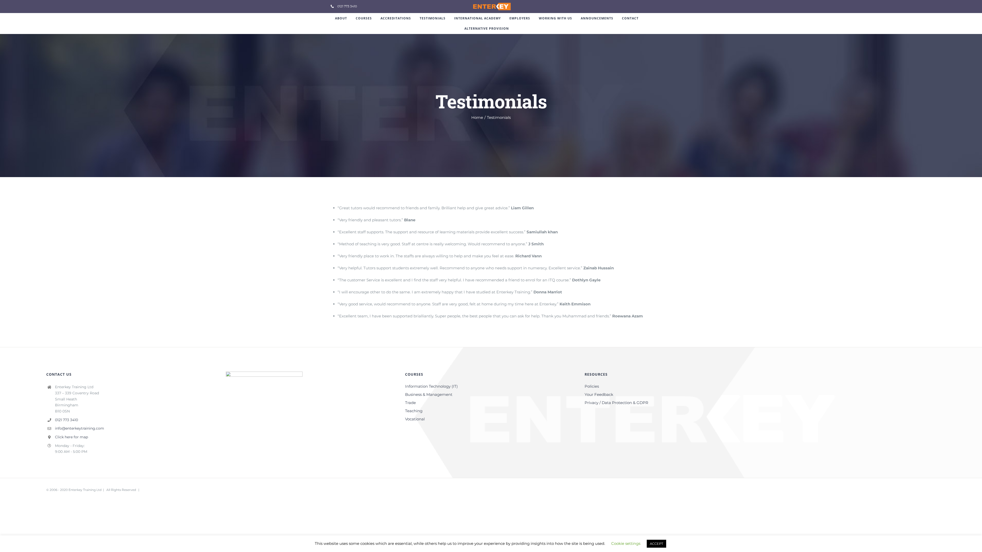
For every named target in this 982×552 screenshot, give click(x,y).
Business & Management (428, 394)
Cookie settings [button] (625, 543)
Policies (592, 386)
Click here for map (71, 437)
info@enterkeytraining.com (79, 428)
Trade (410, 402)
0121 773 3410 (66, 420)
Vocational (415, 419)
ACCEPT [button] (656, 544)
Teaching (413, 410)
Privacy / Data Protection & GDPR (616, 402)
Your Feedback (599, 394)
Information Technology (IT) (431, 386)
